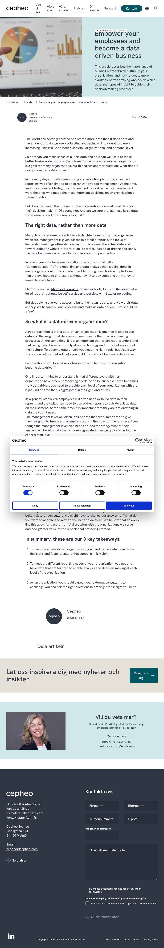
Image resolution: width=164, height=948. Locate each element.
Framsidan (12, 102)
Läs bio (33, 120)
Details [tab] (82, 450)
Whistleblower (113, 939)
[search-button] (156, 8)
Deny (35, 505)
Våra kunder (64, 8)
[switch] (61, 492)
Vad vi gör (38, 8)
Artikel (121, 30)
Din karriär (94, 8)
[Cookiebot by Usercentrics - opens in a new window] (138, 440)
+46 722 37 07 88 (121, 742)
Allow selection (82, 505)
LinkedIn (11, 936)
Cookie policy (132, 939)
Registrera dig (141, 675)
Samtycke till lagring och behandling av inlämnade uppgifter (116, 898)
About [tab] (130, 450)
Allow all (129, 505)
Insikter (79, 8)
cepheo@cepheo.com (22, 849)
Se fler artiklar (75, 617)
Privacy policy (151, 939)
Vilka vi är (50, 8)
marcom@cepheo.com (40, 117)
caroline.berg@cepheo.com (120, 746)
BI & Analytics (104, 30)
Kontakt (131, 8)
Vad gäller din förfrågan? (98, 828)
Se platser (19, 860)
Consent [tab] (34, 450)
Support (110, 8)
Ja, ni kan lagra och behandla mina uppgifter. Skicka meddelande (123, 903)
